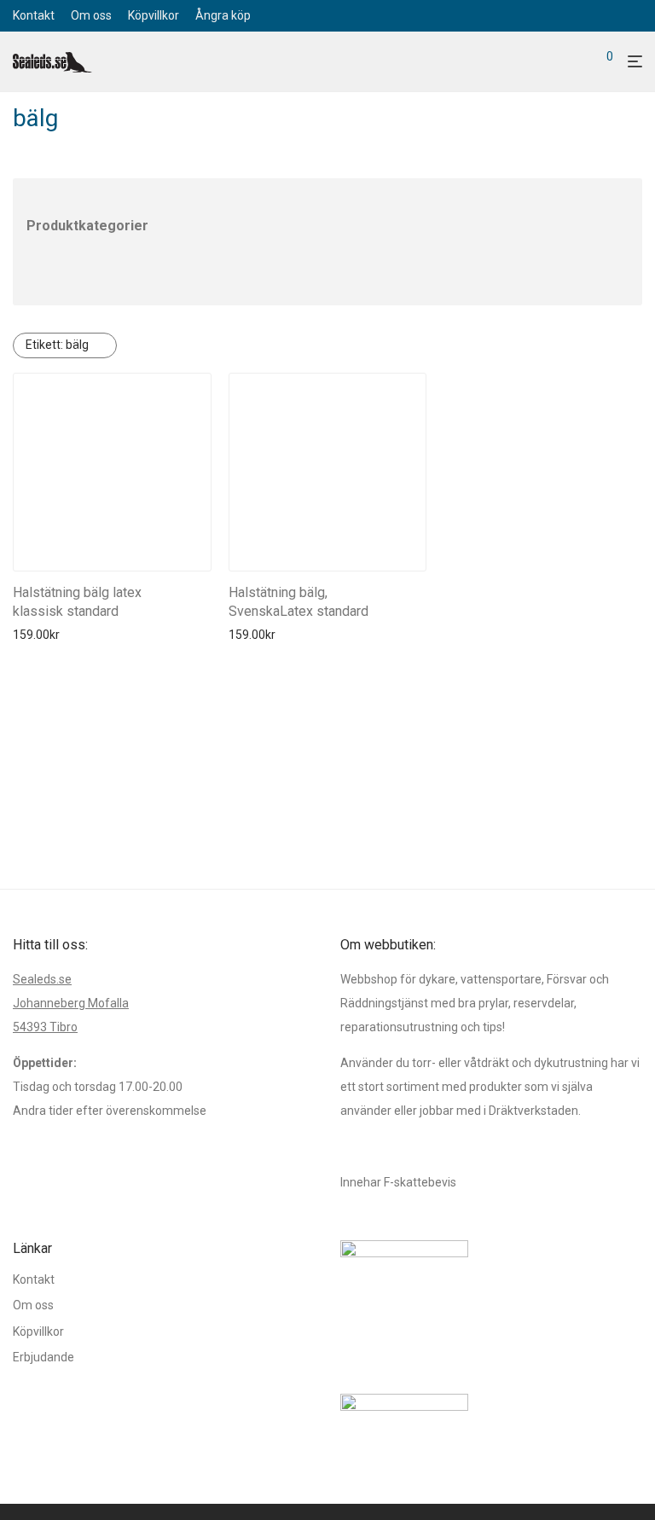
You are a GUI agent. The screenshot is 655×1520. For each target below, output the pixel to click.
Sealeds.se (42, 979)
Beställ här (36, 634)
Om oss (91, 15)
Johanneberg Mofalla (71, 1003)
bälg (57, 344)
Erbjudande (43, 1357)
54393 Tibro (45, 1027)
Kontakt (34, 15)
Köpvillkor (153, 15)
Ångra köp (223, 15)
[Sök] (578, 62)
